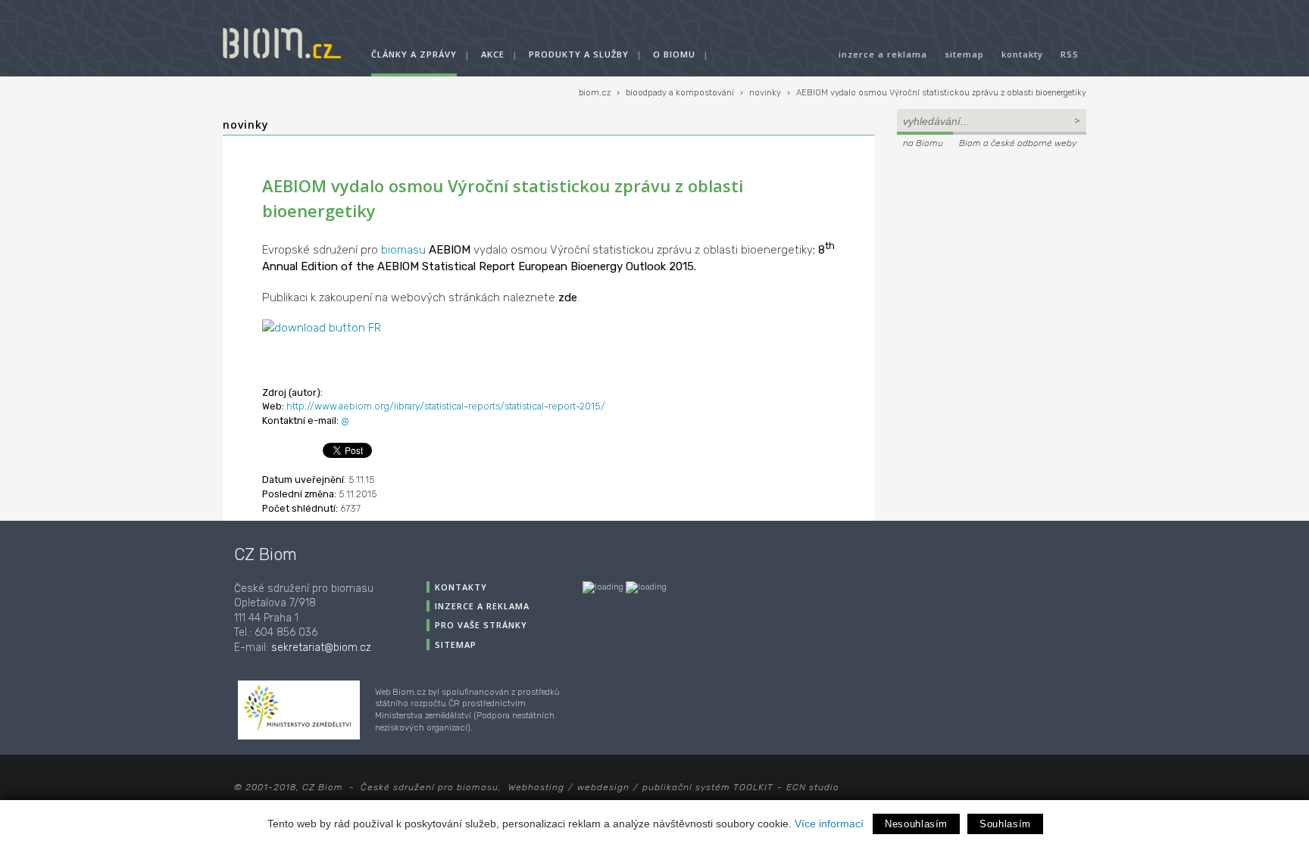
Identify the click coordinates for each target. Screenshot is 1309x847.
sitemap (964, 54)
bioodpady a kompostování (680, 93)
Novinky (246, 124)
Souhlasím (1005, 824)
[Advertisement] (991, 254)
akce (493, 54)
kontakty (1022, 54)
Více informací (829, 823)
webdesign (603, 787)
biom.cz (595, 93)
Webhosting (536, 787)
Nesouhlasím (916, 824)
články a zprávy (414, 54)
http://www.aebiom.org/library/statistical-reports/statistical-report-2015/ (445, 406)
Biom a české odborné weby (1017, 143)
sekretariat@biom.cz (321, 647)
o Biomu (674, 54)
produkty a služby (579, 54)
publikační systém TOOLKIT (707, 787)
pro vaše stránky (481, 625)
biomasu (403, 250)
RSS (1070, 54)
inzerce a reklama (883, 54)
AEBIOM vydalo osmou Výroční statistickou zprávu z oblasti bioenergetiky (941, 93)
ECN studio (812, 787)
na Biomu (923, 143)
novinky (765, 93)
